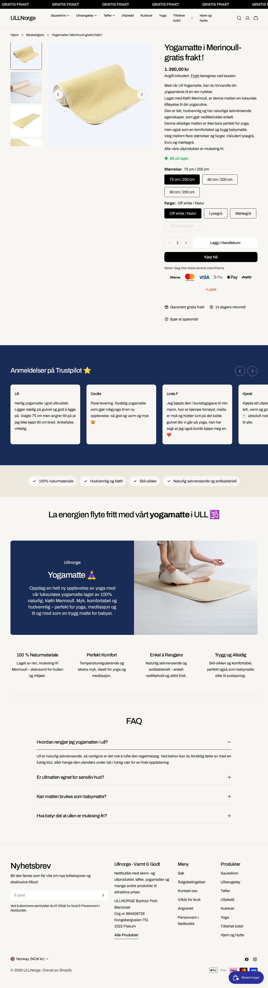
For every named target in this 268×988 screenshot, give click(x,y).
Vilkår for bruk (189, 900)
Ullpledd (227, 900)
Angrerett (185, 908)
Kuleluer (227, 908)
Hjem (14, 35)
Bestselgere (35, 35)
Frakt (195, 76)
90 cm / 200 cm (182, 192)
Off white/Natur (185, 227)
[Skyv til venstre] (58, 94)
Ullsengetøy (230, 882)
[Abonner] (103, 895)
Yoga (225, 917)
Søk (181, 873)
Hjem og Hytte (232, 935)
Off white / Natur (183, 213)
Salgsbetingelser (192, 882)
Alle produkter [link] (126, 935)
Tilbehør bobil (232, 926)
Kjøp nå (211, 257)
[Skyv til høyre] (142, 94)
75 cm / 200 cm (182, 179)
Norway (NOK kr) (30, 959)
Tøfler (225, 891)
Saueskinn (229, 873)
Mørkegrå (243, 213)
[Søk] (239, 18)
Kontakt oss (187, 891)
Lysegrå (215, 213)
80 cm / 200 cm (219, 179)
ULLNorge (23, 18)
